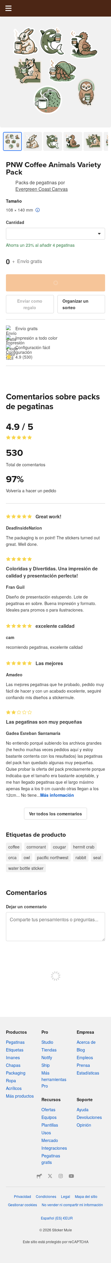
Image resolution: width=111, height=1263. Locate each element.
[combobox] (55, 234)
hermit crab (83, 847)
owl (27, 857)
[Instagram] (60, 1176)
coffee (14, 847)
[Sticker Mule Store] (39, 1176)
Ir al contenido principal (4, 4)
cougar (59, 847)
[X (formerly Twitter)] (50, 1176)
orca (12, 857)
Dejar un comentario (26, 906)
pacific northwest (52, 857)
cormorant (36, 847)
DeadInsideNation (24, 528)
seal (97, 857)
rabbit (80, 857)
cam (10, 637)
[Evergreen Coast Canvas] (9, 183)
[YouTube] (71, 1176)
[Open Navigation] (8, 8)
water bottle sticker (26, 868)
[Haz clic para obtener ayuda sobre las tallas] (38, 210)
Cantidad (15, 222)
